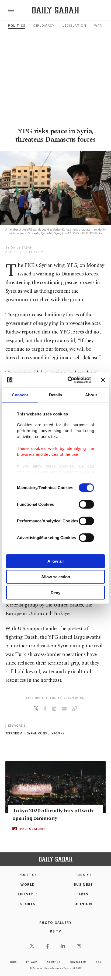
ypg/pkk (57, 733)
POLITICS (28, 875)
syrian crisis (37, 733)
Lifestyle (28, 894)
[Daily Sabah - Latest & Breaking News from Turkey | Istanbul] (55, 10)
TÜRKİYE (83, 875)
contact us (78, 961)
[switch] (86, 504)
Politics (16, 25)
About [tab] (91, 394)
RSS (98, 961)
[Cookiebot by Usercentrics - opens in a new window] (68, 379)
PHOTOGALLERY (32, 829)
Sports (28, 904)
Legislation (74, 25)
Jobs (13, 961)
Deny (55, 592)
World (27, 884)
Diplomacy (43, 25)
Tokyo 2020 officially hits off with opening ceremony (52, 814)
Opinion (83, 904)
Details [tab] (55, 394)
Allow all (55, 561)
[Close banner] (103, 380)
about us (53, 961)
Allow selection (55, 577)
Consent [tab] (20, 394)
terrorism (13, 733)
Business (83, 884)
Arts (83, 894)
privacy (31, 961)
